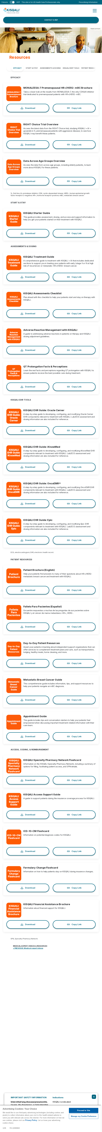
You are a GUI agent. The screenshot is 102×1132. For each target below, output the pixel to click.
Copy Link (77, 108)
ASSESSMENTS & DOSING (50, 68)
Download (30, 108)
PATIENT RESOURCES (90, 68)
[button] (95, 11)
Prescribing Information (88, 2)
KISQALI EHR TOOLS (71, 68)
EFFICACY (17, 68)
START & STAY (32, 68)
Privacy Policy (31, 1120)
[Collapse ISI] (94, 1097)
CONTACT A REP (51, 20)
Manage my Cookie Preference (83, 1116)
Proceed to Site (83, 1110)
